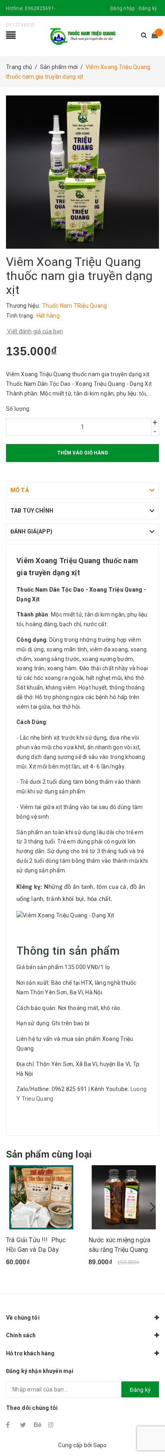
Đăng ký (148, 8)
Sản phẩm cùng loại (49, 1154)
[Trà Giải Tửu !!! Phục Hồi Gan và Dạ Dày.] (41, 1197)
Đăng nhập (122, 8)
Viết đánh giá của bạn (34, 331)
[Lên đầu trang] (149, 1432)
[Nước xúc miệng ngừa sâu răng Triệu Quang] (124, 1197)
